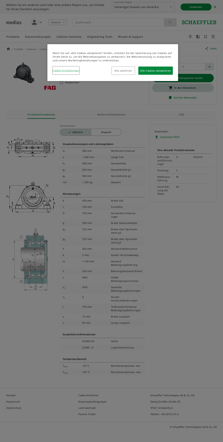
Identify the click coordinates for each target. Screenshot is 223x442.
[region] (112, 62)
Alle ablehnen (123, 70)
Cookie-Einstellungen (66, 70)
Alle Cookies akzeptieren (155, 70)
